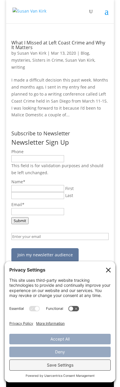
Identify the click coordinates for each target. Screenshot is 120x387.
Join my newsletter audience (45, 255)
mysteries (20, 60)
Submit (20, 220)
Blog (85, 53)
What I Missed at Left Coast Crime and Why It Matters (58, 45)
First (69, 188)
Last (69, 195)
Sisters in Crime (47, 60)
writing (18, 67)
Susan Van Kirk (31, 53)
